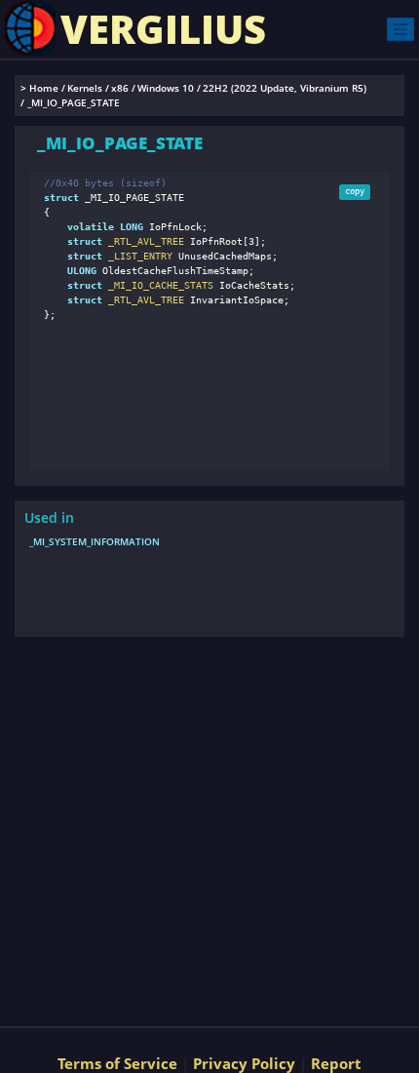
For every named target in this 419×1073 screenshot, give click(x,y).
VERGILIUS (163, 29)
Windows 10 (165, 88)
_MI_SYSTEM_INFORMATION (94, 541)
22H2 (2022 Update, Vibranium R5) (284, 88)
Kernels (84, 88)
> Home (39, 88)
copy (354, 191)
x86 (120, 88)
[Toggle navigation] (400, 29)
